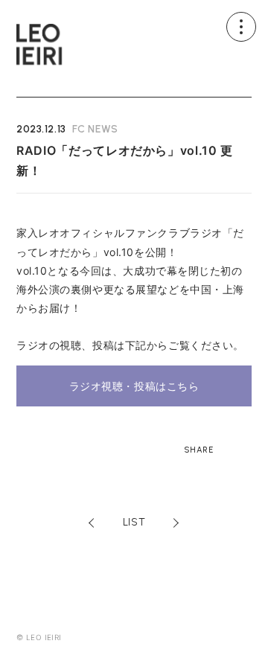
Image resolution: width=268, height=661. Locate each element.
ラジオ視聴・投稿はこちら (134, 386)
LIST (134, 522)
